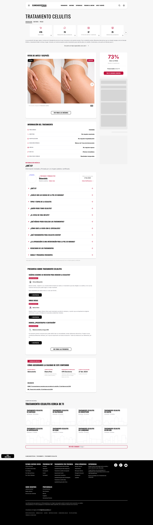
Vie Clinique (28, 470)
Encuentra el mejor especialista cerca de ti (75, 45)
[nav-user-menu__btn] (123, 5)
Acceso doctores (46, 489)
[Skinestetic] (31, 178)
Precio (41, 22)
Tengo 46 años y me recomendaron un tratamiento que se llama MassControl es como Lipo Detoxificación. (98, 472)
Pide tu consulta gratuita (113, 73)
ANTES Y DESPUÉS (100, 5)
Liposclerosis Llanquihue (60, 475)
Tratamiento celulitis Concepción (62, 470)
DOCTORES (71, 5)
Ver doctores (8, 456)
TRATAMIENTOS (64, 5)
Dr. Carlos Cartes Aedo (31, 468)
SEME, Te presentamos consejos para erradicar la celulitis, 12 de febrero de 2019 (49, 386)
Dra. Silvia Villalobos (30, 475)
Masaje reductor (78, 466)
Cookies (45, 512)
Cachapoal (45, 475)
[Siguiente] (125, 32)
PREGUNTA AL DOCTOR (89, 5)
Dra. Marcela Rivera (30, 473)
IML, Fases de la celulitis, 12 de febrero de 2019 (40, 389)
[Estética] (39, 6)
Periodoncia (77, 475)
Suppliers (45, 495)
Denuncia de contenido (31, 493)
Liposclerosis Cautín (59, 473)
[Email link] (125, 465)
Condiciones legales (63, 512)
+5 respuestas (35, 295)
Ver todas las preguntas (61, 349)
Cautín (44, 473)
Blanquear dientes (79, 470)
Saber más (52, 181)
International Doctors (47, 498)
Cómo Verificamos (87, 181)
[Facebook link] (120, 465)
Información (29, 22)
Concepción (45, 470)
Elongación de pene (79, 473)
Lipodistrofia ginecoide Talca (61, 482)
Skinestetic (43, 178)
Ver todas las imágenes (61, 113)
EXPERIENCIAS (79, 5)
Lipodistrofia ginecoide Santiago (62, 466)
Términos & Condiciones (31, 515)
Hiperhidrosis (78, 468)
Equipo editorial (29, 491)
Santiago (45, 466)
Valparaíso (45, 468)
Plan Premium (46, 491)
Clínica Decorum (29, 466)
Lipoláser (77, 477)
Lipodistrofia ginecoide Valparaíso (62, 468)
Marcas (44, 493)
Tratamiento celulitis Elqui (60, 479)
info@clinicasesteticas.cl (45, 509)
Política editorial (73, 512)
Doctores (35, 22)
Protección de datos (30, 512)
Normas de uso (39, 512)
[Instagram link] (115, 465)
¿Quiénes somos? (29, 489)
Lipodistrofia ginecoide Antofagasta (62, 477)
